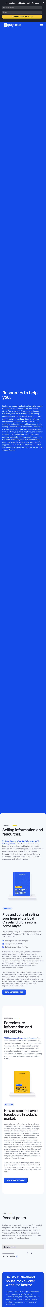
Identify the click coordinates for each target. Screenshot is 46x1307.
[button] (43, 2)
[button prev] (27, 1253)
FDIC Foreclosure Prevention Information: (20, 1038)
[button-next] (31, 1253)
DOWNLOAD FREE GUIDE (14, 992)
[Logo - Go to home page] (12, 25)
